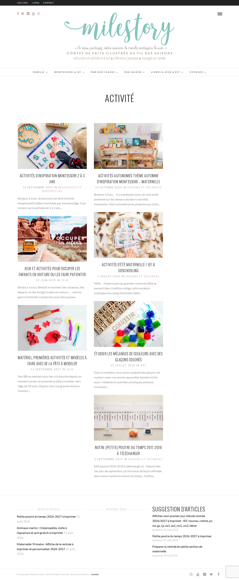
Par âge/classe (103, 72)
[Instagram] (38, 13)
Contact (48, 2)
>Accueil (22, 2)
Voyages (196, 72)
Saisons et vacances (144, 187)
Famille (39, 72)
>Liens (35, 2)
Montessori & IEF (67, 72)
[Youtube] (33, 13)
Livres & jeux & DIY (165, 72)
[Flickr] (28, 13)
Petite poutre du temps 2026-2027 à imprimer (46, 516)
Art (143, 365)
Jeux (65, 280)
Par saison (133, 72)
